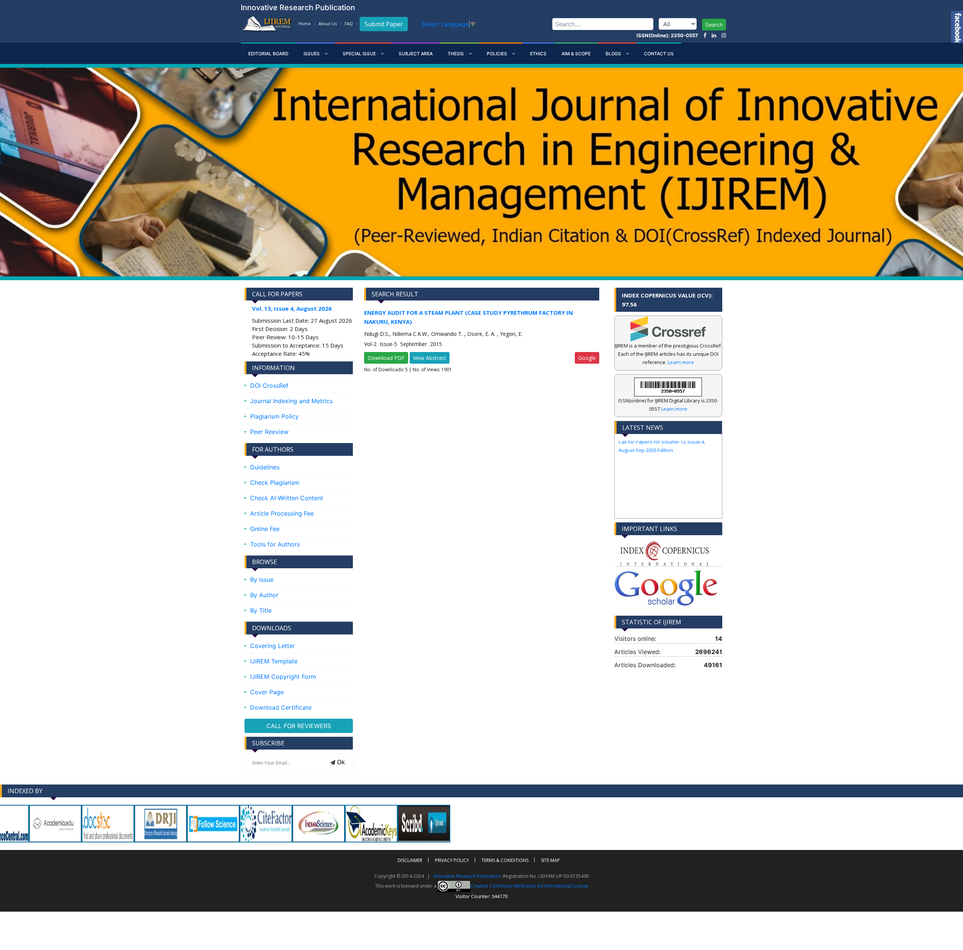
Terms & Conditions (505, 860)
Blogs (614, 53)
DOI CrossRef (269, 385)
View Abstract (429, 357)
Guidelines (264, 467)
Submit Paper (384, 24)
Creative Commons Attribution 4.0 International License (529, 886)
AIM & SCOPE (576, 53)
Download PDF (386, 357)
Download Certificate (280, 707)
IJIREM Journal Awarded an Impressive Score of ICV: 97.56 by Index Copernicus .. (664, 510)
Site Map (550, 860)
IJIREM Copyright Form (283, 676)
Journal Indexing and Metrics (291, 401)
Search (714, 24)
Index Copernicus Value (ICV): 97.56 (667, 299)
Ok (340, 762)
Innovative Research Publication (467, 876)
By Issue (261, 579)
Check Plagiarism (274, 482)
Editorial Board (268, 53)
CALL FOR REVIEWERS (298, 726)
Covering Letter (272, 646)
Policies (497, 53)
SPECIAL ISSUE (360, 53)
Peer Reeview (269, 432)
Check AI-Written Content (286, 498)
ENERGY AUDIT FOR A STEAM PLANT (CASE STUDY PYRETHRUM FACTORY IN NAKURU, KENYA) (468, 317)
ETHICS (538, 53)
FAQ (349, 23)
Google (587, 357)
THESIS (456, 53)
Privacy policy (452, 860)
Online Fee (264, 529)
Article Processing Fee (282, 513)
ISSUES (312, 53)
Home (304, 23)
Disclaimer (410, 860)
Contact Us (659, 53)
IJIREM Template (274, 661)
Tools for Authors (275, 544)
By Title (261, 610)
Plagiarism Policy (274, 416)
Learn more (681, 362)
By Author (264, 595)
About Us (328, 23)
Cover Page (267, 692)
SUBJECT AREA (416, 53)
